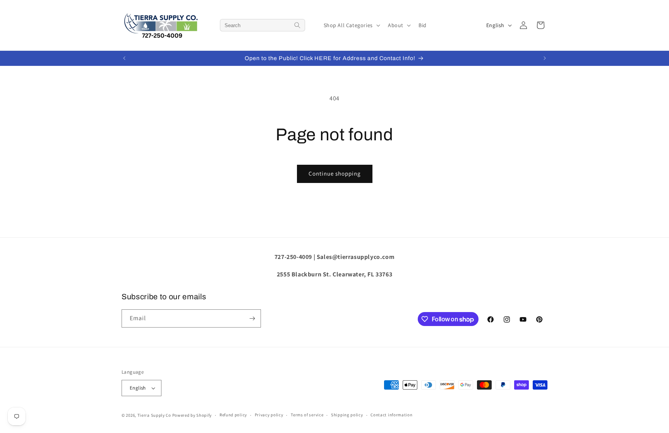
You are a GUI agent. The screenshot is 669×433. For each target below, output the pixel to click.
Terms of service (307, 414)
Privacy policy (269, 414)
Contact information (391, 414)
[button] (351, 25)
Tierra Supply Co (154, 415)
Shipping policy (347, 414)
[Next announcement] (544, 58)
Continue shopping (335, 173)
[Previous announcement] (124, 58)
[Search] (297, 25)
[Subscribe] (252, 318)
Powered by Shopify (192, 415)
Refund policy (233, 414)
